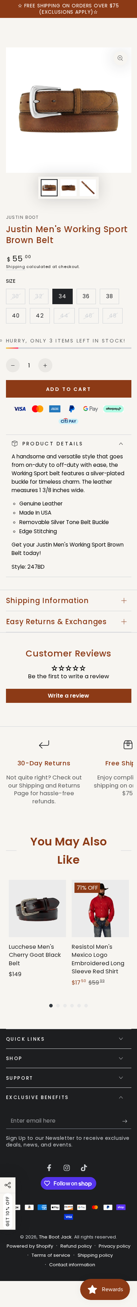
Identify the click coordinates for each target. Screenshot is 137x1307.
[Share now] (7, 1185)
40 (19, 318)
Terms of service (51, 1255)
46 (91, 318)
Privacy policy (114, 1246)
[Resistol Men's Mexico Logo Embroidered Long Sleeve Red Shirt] (100, 908)
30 (18, 298)
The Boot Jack (55, 1237)
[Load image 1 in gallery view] (49, 187)
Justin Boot (22, 217)
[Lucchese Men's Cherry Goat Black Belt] (37, 908)
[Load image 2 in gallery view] (68, 187)
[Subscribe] (126, 1121)
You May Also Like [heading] (68, 850)
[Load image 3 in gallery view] (87, 187)
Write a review (68, 696)
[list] (68, 776)
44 (67, 318)
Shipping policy (95, 1255)
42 (42, 318)
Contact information (72, 1265)
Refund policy (76, 1246)
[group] (37, 933)
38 (112, 298)
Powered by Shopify (30, 1246)
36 (89, 298)
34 (65, 298)
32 (41, 298)
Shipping (15, 266)
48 (116, 318)
